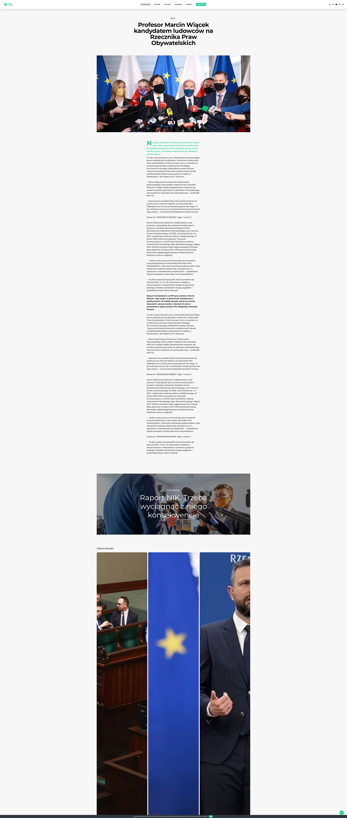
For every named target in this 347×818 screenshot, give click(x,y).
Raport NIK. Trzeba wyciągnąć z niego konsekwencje (173, 504)
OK (211, 816)
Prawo (173, 18)
